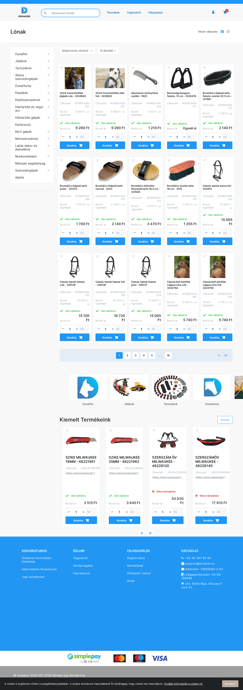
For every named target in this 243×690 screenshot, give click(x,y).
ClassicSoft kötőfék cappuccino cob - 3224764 (178, 284)
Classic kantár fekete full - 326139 (110, 283)
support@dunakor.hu (200, 563)
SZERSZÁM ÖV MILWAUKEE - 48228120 (164, 461)
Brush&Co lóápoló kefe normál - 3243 (109, 187)
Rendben (230, 683)
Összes (225, 419)
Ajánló (19, 177)
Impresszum (81, 573)
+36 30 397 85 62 (197, 558)
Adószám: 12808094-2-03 (204, 569)
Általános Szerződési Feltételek (36, 559)
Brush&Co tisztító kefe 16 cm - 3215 (180, 187)
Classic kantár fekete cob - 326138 (72, 283)
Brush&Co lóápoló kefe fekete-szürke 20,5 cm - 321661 (217, 96)
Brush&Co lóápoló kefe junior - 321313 (73, 187)
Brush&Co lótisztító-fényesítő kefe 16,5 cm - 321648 (145, 188)
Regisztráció (136, 558)
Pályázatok (155, 12)
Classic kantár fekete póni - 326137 (143, 283)
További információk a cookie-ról (183, 683)
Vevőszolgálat (83, 565)
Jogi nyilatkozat (33, 576)
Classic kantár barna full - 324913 (217, 187)
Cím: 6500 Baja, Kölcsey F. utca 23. (202, 585)
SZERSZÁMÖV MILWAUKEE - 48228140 (207, 461)
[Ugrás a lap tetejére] (231, 667)
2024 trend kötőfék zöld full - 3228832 (109, 94)
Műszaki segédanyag (30, 163)
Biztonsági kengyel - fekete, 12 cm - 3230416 (181, 94)
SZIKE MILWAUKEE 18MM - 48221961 (81, 459)
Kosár (131, 580)
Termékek (113, 12)
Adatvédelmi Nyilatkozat (39, 569)
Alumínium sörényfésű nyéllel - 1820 (144, 94)
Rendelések (135, 565)
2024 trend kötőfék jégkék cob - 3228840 (73, 94)
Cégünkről (134, 12)
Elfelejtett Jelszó (139, 573)
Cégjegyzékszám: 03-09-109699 (201, 576)
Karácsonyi (23, 124)
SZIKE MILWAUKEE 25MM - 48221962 (124, 459)
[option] (88, 392)
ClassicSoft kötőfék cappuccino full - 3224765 (214, 284)
